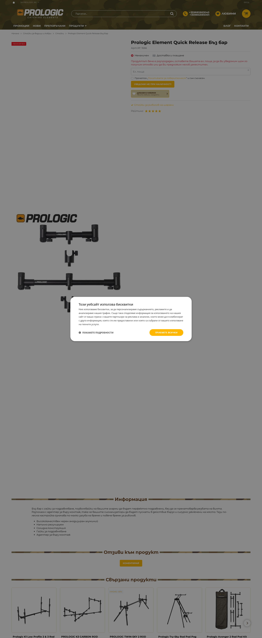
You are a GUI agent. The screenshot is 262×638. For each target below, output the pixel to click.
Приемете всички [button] (166, 332)
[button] (96, 332)
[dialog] (131, 319)
